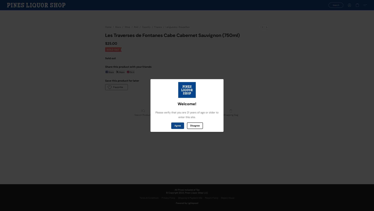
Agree (177, 125)
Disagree (195, 125)
